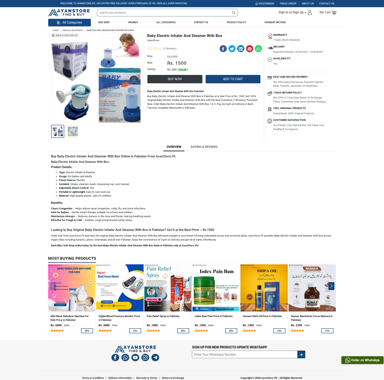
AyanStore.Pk (165, 156)
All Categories (166, 22)
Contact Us (201, 22)
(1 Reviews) (170, 48)
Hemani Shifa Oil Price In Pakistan (262, 316)
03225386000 (266, 3)
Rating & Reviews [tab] (204, 147)
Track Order (288, 3)
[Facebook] (115, 358)
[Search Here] (234, 12)
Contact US (326, 3)
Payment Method (275, 22)
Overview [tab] (174, 147)
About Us (308, 3)
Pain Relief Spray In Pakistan (163, 316)
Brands (133, 22)
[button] (295, 12)
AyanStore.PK (269, 377)
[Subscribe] (301, 354)
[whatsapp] (125, 358)
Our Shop (104, 22)
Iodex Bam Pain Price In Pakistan (214, 316)
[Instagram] (145, 358)
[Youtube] (135, 358)
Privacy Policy (236, 22)
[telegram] (155, 358)
